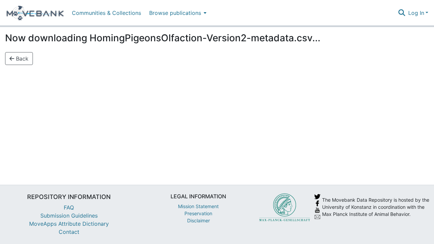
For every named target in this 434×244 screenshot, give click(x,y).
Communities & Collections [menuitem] (106, 12)
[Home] (35, 12)
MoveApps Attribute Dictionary (69, 223)
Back (21, 58)
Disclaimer (198, 220)
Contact (69, 231)
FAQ (69, 207)
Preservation (198, 213)
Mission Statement (198, 206)
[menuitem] (177, 12)
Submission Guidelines (69, 215)
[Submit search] (402, 13)
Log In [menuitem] (416, 12)
